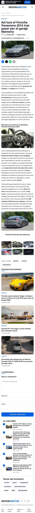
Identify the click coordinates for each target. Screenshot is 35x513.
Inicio (2, 13)
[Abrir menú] (2, 7)
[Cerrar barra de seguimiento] (32, 2)
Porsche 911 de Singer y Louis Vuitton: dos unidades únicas (16, 330)
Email (3, 404)
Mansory (25, 69)
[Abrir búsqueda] (32, 7)
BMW (13, 490)
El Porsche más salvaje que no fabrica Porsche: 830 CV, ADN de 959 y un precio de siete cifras (17, 361)
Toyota (15, 482)
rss (28, 501)
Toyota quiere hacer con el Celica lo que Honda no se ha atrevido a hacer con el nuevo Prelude (22, 446)
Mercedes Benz (22, 490)
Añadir (27, 2)
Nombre (4, 396)
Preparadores (7, 265)
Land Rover (7, 486)
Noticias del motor (20, 486)
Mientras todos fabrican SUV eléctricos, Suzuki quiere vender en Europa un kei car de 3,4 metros (22, 467)
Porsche (24, 261)
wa (10, 61)
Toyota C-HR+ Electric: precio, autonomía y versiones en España (22, 425)
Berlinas (8, 13)
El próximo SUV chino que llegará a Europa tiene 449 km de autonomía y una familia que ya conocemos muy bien (21, 435)
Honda (6, 490)
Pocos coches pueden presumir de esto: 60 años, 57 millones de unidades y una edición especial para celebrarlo (22, 457)
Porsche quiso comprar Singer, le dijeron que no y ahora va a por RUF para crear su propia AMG (17, 298)
